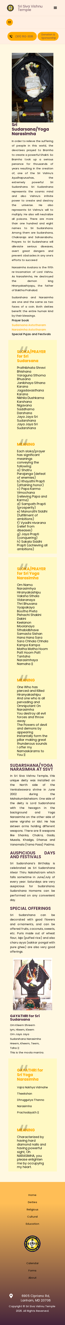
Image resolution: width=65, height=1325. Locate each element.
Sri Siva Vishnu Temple (30, 8)
